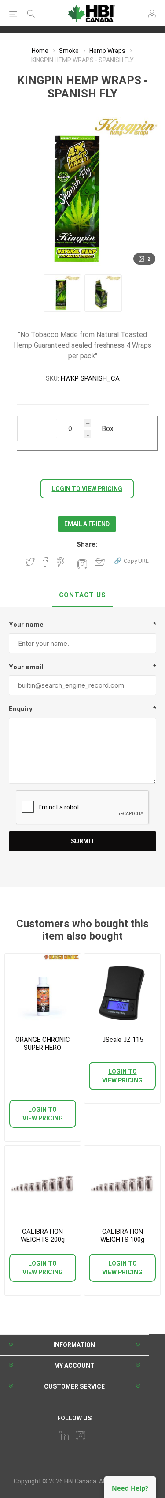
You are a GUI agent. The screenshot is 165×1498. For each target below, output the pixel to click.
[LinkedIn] (64, 1435)
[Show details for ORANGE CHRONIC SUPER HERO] (43, 992)
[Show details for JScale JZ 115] (122, 992)
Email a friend (87, 524)
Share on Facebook (45, 562)
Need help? (130, 1488)
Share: (87, 544)
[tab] (82, 595)
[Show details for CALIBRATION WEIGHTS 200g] (43, 1183)
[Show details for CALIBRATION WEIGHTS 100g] (122, 1183)
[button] (131, 560)
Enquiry (21, 709)
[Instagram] (80, 1435)
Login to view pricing (87, 488)
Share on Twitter (30, 562)
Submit (83, 841)
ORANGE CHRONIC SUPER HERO (42, 1044)
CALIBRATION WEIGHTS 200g (43, 1235)
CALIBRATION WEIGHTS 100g (122, 1235)
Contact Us (82, 595)
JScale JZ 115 (122, 1040)
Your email (26, 667)
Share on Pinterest (60, 562)
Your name (26, 625)
